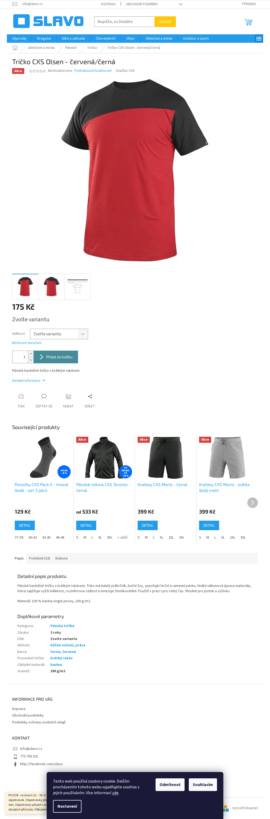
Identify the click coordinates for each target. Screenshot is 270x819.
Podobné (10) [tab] (39, 558)
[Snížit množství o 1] (30, 360)
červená (69, 652)
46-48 (60, 537)
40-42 (32, 537)
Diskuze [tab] (61, 558)
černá (55, 652)
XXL (109, 537)
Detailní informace (26, 380)
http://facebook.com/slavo (41, 764)
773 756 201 (29, 756)
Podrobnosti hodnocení (93, 70)
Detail (25, 525)
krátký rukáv (61, 658)
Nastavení (67, 806)
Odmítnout (170, 785)
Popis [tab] (19, 558)
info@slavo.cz (31, 748)
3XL (181, 537)
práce (80, 645)
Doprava (108, 4)
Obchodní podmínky (142, 4)
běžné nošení (61, 645)
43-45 (46, 537)
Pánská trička (62, 626)
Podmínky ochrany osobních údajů (39, 722)
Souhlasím (203, 785)
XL (100, 537)
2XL (171, 537)
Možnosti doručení (26, 343)
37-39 (19, 537)
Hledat (165, 21)
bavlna (56, 664)
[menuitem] (19, 38)
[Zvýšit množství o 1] (30, 354)
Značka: (125, 70)
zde (115, 793)
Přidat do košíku (59, 357)
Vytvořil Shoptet (245, 808)
